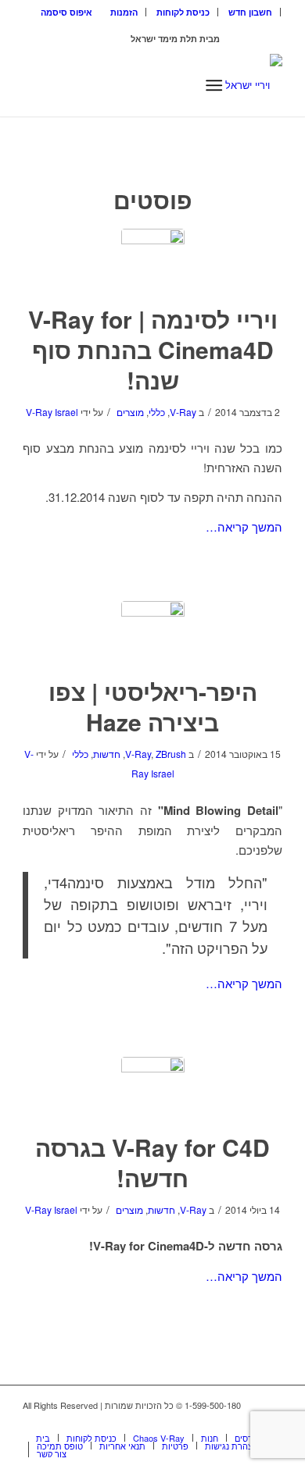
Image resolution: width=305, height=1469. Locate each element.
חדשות (106, 753)
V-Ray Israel (52, 411)
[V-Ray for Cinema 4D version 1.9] (153, 1088)
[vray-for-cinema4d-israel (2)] (153, 260)
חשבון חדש (250, 12)
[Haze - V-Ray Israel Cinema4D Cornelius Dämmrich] (153, 632)
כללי (157, 411)
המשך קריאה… (244, 526)
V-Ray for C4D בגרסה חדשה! (152, 1162)
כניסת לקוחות (183, 12)
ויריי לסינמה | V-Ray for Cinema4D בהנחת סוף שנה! (153, 349)
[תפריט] (214, 85)
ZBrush (171, 753)
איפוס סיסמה (66, 12)
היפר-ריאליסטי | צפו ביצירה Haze (152, 706)
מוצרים (130, 411)
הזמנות (124, 12)
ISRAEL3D (107, 38)
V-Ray (183, 411)
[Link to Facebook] (247, 1421)
